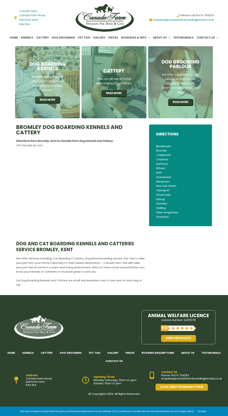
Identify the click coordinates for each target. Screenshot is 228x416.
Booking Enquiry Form (158, 353)
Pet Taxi (84, 37)
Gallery (99, 37)
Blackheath (163, 146)
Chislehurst (163, 155)
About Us (160, 37)
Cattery (42, 37)
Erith (159, 172)
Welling (161, 208)
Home (14, 37)
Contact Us (206, 37)
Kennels (27, 37)
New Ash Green (166, 186)
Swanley (161, 203)
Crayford (162, 159)
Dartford (161, 164)
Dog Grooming (63, 37)
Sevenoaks (163, 195)
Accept (202, 411)
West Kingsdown (167, 212)
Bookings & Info (133, 37)
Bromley (161, 150)
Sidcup (160, 199)
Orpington (163, 190)
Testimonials (183, 37)
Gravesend (163, 177)
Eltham (160, 168)
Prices (113, 37)
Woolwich (162, 217)
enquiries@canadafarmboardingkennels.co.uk (191, 378)
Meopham (163, 181)
